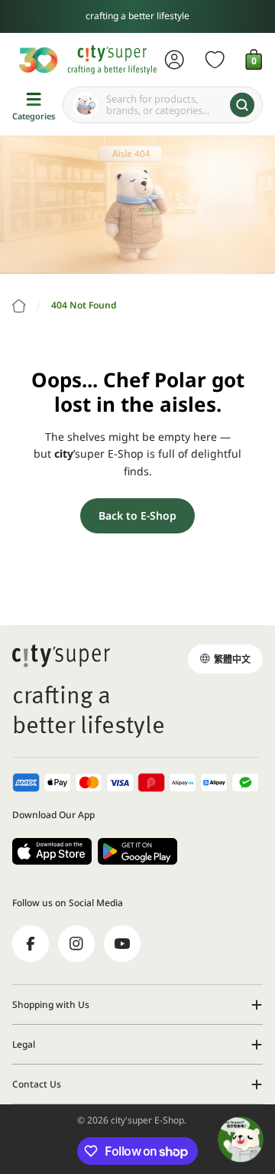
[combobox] (162, 104)
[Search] (242, 105)
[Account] (174, 59)
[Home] (19, 306)
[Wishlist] (215, 59)
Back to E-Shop (137, 515)
